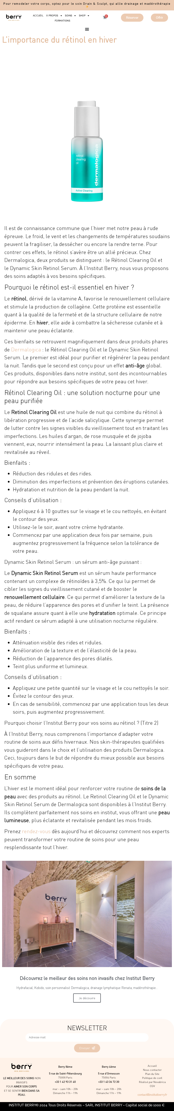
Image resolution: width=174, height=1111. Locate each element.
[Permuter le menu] (87, 29)
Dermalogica (26, 349)
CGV (152, 1086)
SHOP (82, 15)
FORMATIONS (62, 20)
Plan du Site (152, 1073)
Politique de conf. (152, 1078)
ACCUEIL (38, 15)
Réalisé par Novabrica (152, 1082)
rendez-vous (36, 831)
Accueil (152, 1065)
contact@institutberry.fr (152, 1094)
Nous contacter (152, 1069)
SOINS (68, 15)
